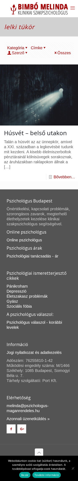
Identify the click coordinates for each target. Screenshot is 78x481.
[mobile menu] (72, 8)
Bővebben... (64, 177)
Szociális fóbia (19, 306)
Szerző (18, 53)
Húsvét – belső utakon (35, 133)
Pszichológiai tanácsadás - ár (32, 256)
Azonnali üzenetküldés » (28, 419)
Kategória (15, 48)
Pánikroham (17, 286)
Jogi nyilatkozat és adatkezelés (34, 352)
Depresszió (16, 291)
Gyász (12, 301)
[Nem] (73, 468)
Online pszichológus (24, 240)
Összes (64, 53)
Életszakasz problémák (27, 296)
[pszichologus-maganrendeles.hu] (39, 8)
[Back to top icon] (39, 452)
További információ (46, 475)
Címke (36, 48)
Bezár (24, 475)
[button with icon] (11, 428)
